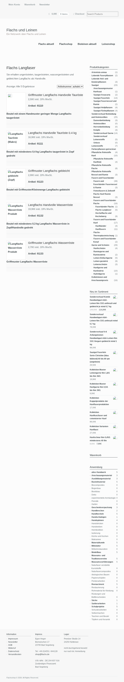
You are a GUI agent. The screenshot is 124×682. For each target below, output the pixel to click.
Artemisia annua (99, 72)
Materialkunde (98, 543)
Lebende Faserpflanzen (102, 75)
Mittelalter (96, 546)
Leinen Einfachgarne (102, 258)
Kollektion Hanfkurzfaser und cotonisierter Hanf (98, 415)
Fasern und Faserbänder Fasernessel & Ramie (105, 184)
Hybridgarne (99, 274)
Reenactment (98, 584)
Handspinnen (98, 520)
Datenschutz (13, 651)
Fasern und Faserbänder (103, 178)
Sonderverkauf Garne (103, 133)
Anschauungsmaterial (102, 475)
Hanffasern (100, 229)
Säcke (94, 600)
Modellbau (96, 552)
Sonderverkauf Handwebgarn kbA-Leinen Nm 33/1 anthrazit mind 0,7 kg (104, 319)
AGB (10, 645)
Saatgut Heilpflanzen (102, 107)
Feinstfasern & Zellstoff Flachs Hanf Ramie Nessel (104, 194)
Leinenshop (108, 44)
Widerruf (12, 648)
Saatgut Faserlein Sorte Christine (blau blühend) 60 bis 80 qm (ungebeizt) (100, 357)
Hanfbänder (100, 226)
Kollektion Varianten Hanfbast (99, 428)
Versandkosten (14, 654)
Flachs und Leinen (21, 30)
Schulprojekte (98, 606)
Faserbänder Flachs (104, 207)
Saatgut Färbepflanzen (103, 111)
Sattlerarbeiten (98, 603)
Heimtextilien (99, 123)
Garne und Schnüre (100, 245)
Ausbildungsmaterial (101, 479)
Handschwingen (99, 517)
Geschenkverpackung (102, 507)
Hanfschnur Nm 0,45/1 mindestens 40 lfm (100, 439)
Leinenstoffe (97, 146)
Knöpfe (96, 130)
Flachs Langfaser (103, 210)
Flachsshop (65, 44)
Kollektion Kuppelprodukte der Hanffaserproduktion (99, 401)
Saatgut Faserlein (101, 98)
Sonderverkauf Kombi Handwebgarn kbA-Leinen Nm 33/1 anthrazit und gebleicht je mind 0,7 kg (103, 302)
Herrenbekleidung (101, 127)
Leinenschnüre (100, 264)
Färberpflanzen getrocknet (104, 149)
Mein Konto (14, 4)
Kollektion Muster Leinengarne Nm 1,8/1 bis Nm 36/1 (100, 373)
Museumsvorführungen (102, 562)
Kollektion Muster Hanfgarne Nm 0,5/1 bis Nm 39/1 (99, 387)
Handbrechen (98, 511)
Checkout (79, 14)
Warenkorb (29, 4)
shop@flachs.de (42, 654)
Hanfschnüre (99, 248)
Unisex (96, 143)
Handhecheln (98, 514)
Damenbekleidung (101, 120)
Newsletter (44, 4)
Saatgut (95, 85)
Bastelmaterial (98, 482)
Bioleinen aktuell (87, 44)
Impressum (13, 639)
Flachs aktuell (46, 44)
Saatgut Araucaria (101, 95)
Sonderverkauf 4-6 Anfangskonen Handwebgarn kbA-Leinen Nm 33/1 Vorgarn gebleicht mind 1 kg (103, 338)
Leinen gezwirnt (100, 261)
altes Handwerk (99, 472)
